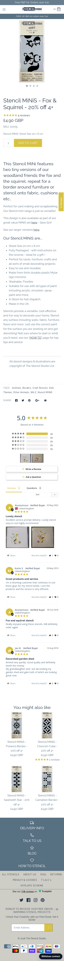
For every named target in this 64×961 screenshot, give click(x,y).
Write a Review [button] (33, 469)
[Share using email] (45, 400)
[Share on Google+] (37, 400)
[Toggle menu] (4, 9)
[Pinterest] (42, 900)
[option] (32, 51)
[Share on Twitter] (23, 400)
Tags (6, 388)
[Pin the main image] (29, 400)
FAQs (43, 874)
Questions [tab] (32, 488)
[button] (51, 555)
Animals (16, 388)
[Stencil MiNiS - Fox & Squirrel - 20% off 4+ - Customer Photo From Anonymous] (25, 458)
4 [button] (37, 86)
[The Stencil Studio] (32, 9)
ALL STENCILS (10, 874)
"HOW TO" (35, 337)
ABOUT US (29, 874)
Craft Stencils (40, 388)
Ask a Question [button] (33, 476)
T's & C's (46, 880)
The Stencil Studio (36, 938)
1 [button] (26, 86)
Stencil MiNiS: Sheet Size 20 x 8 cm (23, 133)
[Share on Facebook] (16, 400)
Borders (26, 388)
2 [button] (30, 86)
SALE (33, 392)
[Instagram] (35, 900)
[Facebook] (28, 900)
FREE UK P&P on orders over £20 (32, 16)
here (34, 222)
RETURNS (56, 874)
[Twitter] (21, 900)
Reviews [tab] (11, 488)
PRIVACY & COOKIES (25, 880)
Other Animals (21, 392)
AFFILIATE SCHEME (32, 885)
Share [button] (12, 555)
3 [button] (33, 86)
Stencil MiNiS (45, 392)
